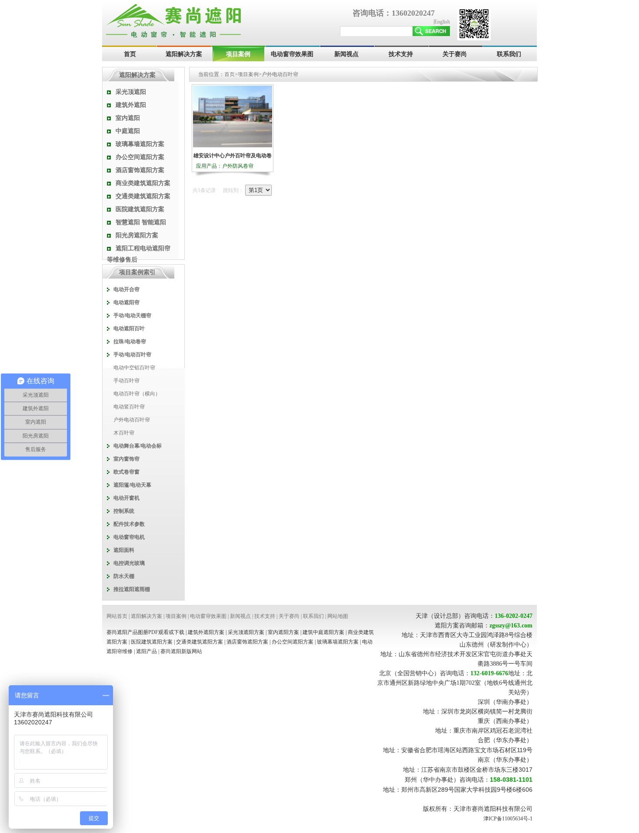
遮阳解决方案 (184, 54)
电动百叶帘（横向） (136, 394)
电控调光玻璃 (129, 563)
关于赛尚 (455, 54)
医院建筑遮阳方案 (140, 209)
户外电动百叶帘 (131, 420)
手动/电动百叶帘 (132, 355)
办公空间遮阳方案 (140, 157)
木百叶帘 (123, 433)
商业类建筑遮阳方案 (143, 183)
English (442, 22)
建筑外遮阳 (131, 105)
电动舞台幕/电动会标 (137, 446)
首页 (130, 54)
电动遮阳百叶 (129, 328)
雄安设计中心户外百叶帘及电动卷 (232, 156)
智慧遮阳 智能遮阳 (141, 222)
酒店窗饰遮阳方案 (140, 170)
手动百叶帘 (126, 381)
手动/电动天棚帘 (132, 315)
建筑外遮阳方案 (206, 632)
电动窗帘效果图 (292, 54)
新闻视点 (346, 54)
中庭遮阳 (128, 131)
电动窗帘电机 (129, 537)
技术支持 (401, 54)
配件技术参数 (129, 524)
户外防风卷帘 (237, 166)
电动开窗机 (126, 498)
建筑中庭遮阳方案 (323, 632)
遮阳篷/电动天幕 (132, 485)
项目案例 (238, 54)
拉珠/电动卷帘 (129, 342)
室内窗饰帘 (126, 459)
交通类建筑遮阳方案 (143, 196)
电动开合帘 (126, 289)
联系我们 (509, 54)
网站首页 (116, 616)
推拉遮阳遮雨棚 (131, 589)
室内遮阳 (128, 118)
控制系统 (123, 511)
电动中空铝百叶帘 (134, 368)
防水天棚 (123, 576)
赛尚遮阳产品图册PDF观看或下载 (145, 632)
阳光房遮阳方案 (137, 235)
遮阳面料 (123, 550)
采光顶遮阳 (131, 92)
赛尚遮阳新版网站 (181, 651)
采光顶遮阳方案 (246, 632)
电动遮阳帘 (126, 302)
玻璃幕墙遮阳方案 (140, 144)
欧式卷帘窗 (126, 472)
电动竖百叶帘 (129, 407)
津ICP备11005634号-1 (507, 819)
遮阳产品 (146, 651)
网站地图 (337, 616)
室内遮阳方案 (283, 632)
